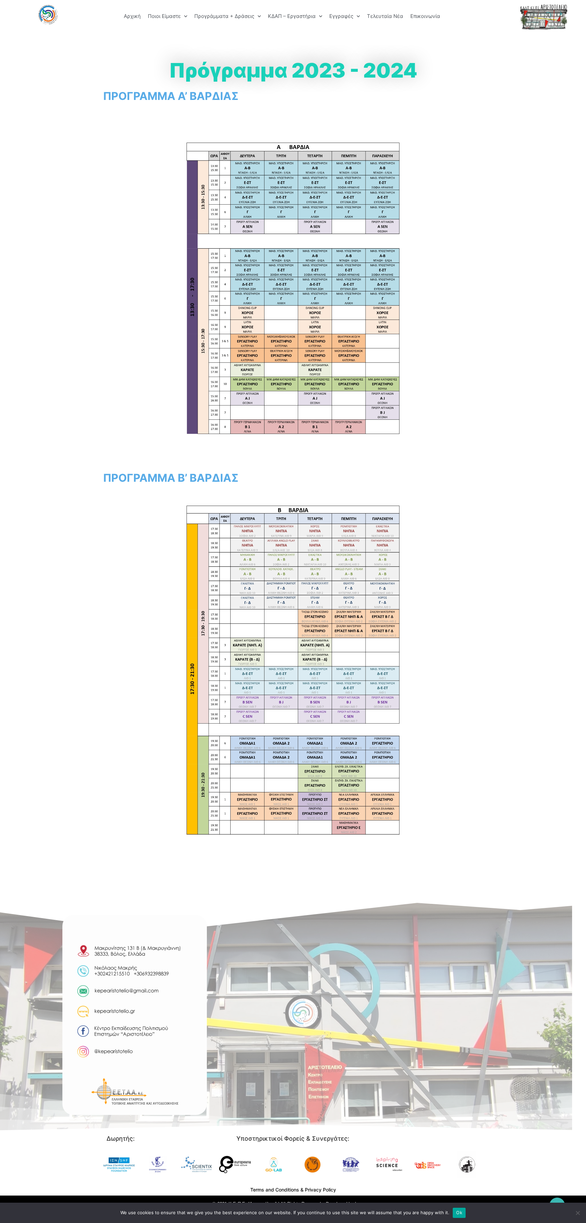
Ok (459, 1212)
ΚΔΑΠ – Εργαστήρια (292, 16)
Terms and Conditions (274, 1190)
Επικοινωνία (425, 16)
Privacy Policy (320, 1190)
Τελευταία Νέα (385, 16)
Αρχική (132, 16)
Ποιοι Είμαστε (164, 16)
